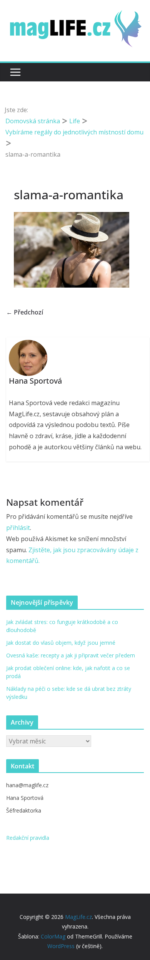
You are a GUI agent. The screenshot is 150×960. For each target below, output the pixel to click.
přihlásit (18, 527)
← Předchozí (24, 312)
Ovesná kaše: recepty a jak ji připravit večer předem (70, 655)
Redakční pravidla (27, 837)
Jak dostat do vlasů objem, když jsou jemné (60, 642)
